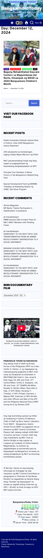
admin (6, 88)
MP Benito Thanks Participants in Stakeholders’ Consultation (18, 209)
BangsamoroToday (21, 8)
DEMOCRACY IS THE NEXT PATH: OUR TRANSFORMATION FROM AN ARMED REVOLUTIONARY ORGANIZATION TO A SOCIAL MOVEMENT (21, 238)
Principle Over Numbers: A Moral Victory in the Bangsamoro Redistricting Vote (21, 175)
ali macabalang (10, 265)
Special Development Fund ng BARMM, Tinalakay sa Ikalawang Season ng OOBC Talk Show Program (20, 186)
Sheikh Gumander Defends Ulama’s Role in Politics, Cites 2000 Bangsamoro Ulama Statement (21, 143)
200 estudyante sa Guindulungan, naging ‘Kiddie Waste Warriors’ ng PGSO (21, 153)
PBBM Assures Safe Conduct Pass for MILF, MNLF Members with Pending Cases (20, 222)
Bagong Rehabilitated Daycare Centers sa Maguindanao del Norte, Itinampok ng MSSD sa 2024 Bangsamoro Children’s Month (21, 78)
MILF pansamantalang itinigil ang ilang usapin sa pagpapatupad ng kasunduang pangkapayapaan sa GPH (20, 163)
